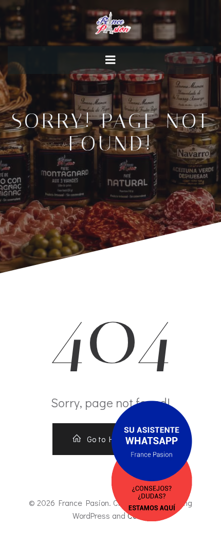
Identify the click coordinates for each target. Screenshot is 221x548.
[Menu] (110, 60)
